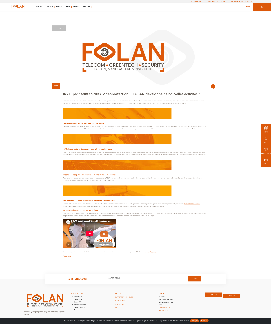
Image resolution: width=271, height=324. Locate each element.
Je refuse (204, 321)
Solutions (39, 7)
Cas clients (49, 7)
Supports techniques (124, 297)
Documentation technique (241, 1)
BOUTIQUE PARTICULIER (216, 1)
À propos (76, 7)
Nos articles (67, 256)
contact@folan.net (164, 307)
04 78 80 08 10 (163, 310)
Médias (68, 7)
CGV (116, 308)
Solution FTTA (78, 299)
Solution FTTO (78, 302)
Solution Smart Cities (80, 307)
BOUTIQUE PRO (196, 1)
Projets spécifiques (79, 310)
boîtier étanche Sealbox (192, 204)
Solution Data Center (80, 304)
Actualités (86, 7)
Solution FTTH (78, 296)
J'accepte (194, 321)
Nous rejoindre (121, 300)
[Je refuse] (268, 321)
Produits (59, 7)
